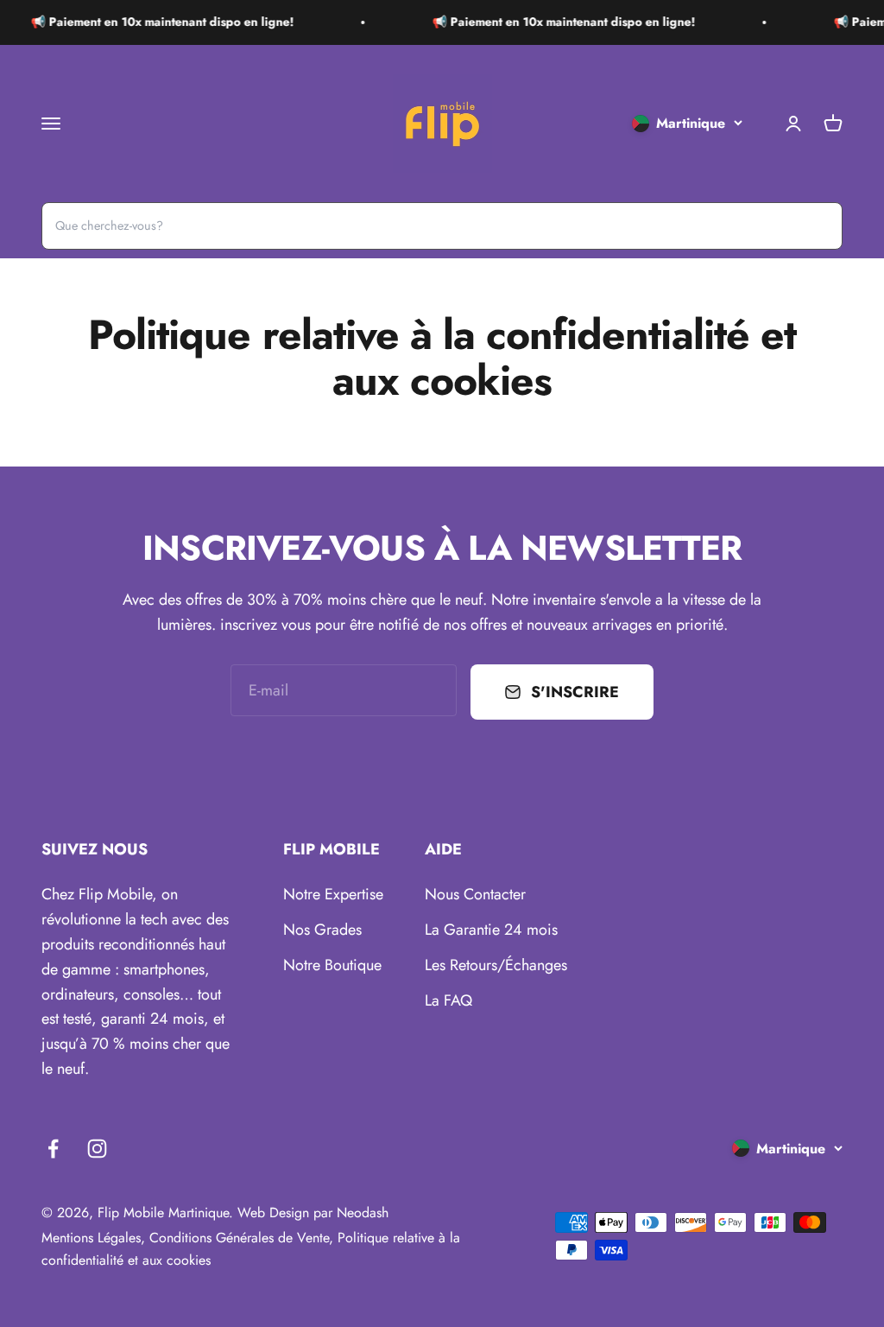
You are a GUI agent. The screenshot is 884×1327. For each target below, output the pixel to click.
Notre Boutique (332, 965)
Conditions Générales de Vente (239, 1238)
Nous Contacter (475, 894)
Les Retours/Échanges (496, 965)
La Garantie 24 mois (491, 929)
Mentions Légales (91, 1238)
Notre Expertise (333, 894)
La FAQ (448, 1000)
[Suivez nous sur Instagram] (97, 1148)
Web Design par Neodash (312, 1212)
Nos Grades (322, 929)
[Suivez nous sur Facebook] (53, 1148)
